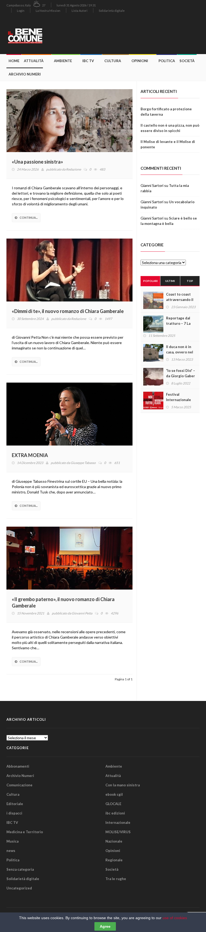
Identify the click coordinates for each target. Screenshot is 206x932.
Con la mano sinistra (122, 785)
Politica (167, 61)
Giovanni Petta (82, 613)
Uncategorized (19, 888)
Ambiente (63, 61)
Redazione (73, 169)
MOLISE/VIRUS (118, 832)
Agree (105, 926)
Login (20, 10)
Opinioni (139, 61)
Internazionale (117, 822)
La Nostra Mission (48, 10)
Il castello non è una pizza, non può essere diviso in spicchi (170, 128)
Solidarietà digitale (112, 10)
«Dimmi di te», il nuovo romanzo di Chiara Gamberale (68, 311)
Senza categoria (20, 869)
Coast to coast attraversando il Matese (179, 299)
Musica (12, 841)
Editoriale (14, 804)
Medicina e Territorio (24, 832)
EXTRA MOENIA (30, 455)
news (10, 850)
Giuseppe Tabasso (83, 463)
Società (186, 61)
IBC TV (88, 61)
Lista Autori (79, 10)
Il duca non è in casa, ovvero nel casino (179, 352)
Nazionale (113, 841)
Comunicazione (19, 785)
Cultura (112, 61)
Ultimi (170, 280)
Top (190, 280)
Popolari (150, 280)
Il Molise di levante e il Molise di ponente (168, 144)
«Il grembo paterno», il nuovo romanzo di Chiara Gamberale (63, 602)
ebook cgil (114, 794)
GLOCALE (113, 804)
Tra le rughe (115, 879)
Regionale (114, 860)
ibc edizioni (115, 813)
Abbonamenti (17, 766)
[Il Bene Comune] (37, 35)
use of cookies (175, 918)
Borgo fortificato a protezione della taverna (166, 111)
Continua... (29, 217)
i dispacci (14, 813)
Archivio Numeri (25, 74)
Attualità (33, 61)
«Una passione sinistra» (37, 162)
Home (14, 61)
